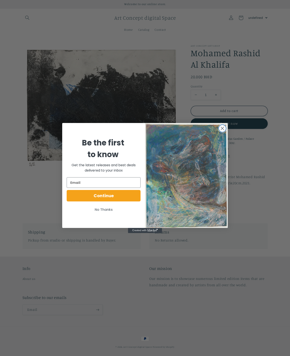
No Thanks (104, 209)
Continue (104, 196)
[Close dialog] (222, 128)
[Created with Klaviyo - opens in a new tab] (145, 230)
